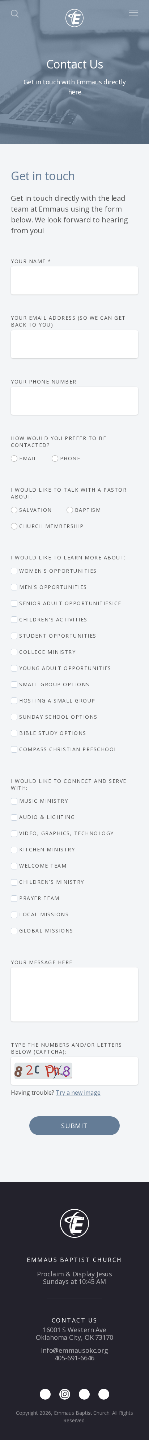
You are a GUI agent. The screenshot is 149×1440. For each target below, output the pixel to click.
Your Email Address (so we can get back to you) (68, 321)
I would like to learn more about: (69, 557)
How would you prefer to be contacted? (58, 441)
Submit (74, 1125)
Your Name (31, 261)
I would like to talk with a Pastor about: (69, 493)
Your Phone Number (44, 381)
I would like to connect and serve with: (69, 784)
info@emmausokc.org (74, 1350)
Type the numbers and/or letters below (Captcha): (66, 1048)
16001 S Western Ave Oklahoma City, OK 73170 (74, 1333)
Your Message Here (42, 962)
